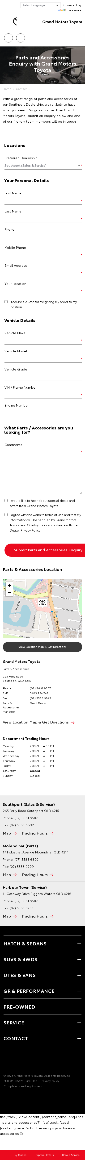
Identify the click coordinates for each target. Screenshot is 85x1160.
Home (7, 89)
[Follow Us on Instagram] (22, 1061)
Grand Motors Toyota (62, 21)
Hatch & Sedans (25, 943)
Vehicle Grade (15, 369)
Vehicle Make (15, 332)
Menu (78, 36)
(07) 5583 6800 (26, 859)
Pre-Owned (19, 1006)
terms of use (54, 514)
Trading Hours (34, 833)
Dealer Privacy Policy (25, 530)
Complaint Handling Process (23, 1086)
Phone (9, 229)
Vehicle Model (15, 351)
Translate (74, 10)
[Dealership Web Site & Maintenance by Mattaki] (13, 1095)
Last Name (12, 211)
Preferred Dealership (21, 157)
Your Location (15, 283)
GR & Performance (29, 990)
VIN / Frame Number (20, 387)
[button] (42, 603)
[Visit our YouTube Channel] (14, 1061)
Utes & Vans (20, 975)
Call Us (8, 36)
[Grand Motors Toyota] (11, 21)
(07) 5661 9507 (40, 688)
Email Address (15, 265)
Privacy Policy (50, 1081)
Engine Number (16, 405)
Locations (20, 36)
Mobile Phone (15, 247)
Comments (13, 444)
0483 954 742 (39, 693)
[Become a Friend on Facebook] (6, 1061)
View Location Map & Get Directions (42, 646)
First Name (12, 193)
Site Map (31, 1081)
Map (7, 833)
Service (14, 1022)
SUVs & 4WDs (21, 959)
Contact (21, 89)
